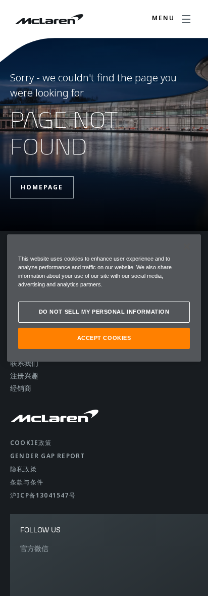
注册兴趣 (24, 375)
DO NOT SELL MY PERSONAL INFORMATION (104, 312)
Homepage (42, 187)
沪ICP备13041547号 (43, 495)
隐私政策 (23, 469)
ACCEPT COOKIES (104, 338)
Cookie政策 (31, 442)
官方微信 (34, 548)
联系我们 (24, 363)
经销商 (20, 388)
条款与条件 (26, 482)
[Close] (187, 246)
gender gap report (47, 456)
